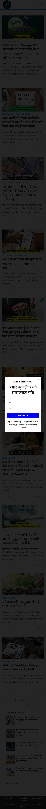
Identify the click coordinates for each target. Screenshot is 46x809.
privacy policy (15, 425)
